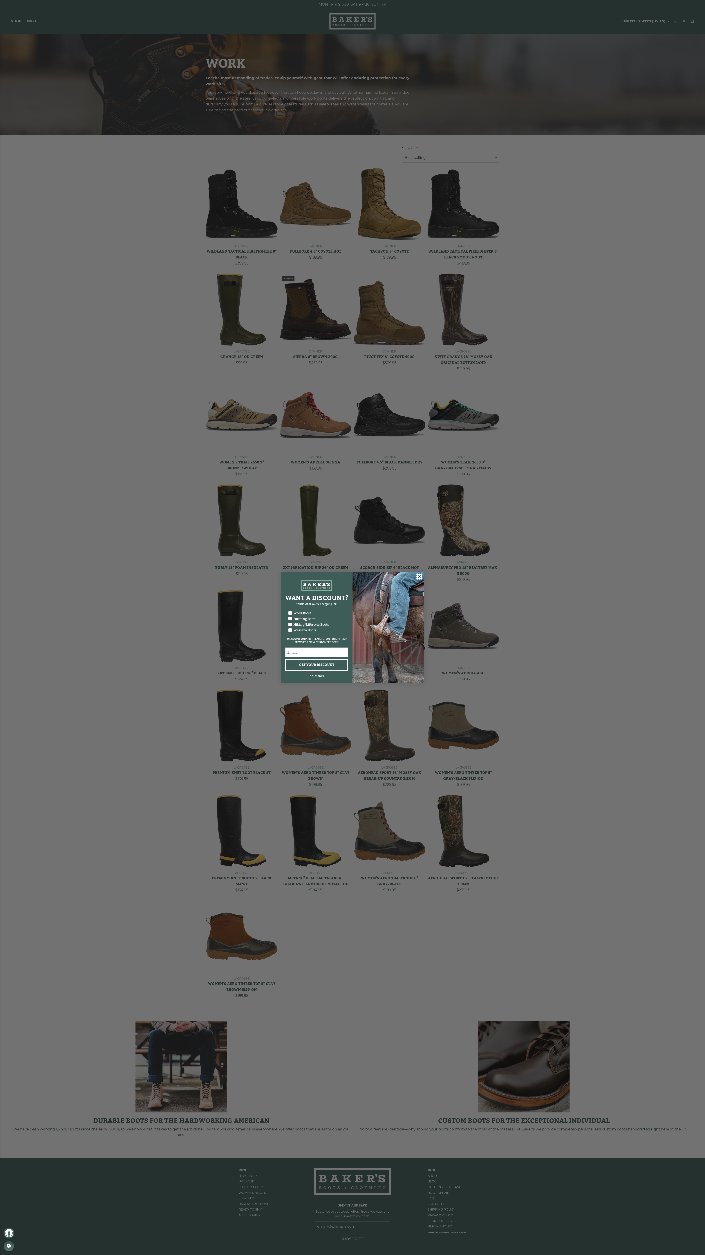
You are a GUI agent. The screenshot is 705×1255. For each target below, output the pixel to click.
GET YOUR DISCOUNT (316, 665)
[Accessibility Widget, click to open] (9, 1233)
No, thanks (317, 676)
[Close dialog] (419, 576)
